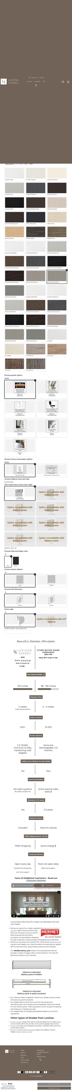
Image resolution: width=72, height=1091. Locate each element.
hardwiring (54, 942)
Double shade (15, 1026)
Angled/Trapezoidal (28, 1030)
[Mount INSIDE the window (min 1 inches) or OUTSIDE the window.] (5, 572)
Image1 (18, 1032)
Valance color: (9, 548)
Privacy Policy (41, 1057)
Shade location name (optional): (15, 628)
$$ (21, 164)
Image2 (23, 1032)
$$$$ (31, 164)
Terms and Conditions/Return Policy (43, 1052)
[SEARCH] (36, 85)
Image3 (29, 1032)
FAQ (22, 1057)
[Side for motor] (5, 612)
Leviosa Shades (38, 1076)
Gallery (23, 1053)
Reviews (23, 1055)
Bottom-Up (14, 1030)
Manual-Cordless (16, 1022)
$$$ (26, 164)
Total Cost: (4, 1084)
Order (23, 1050)
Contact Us (49, 885)
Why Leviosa (25, 1060)
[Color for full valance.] (15, 548)
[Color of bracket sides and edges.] (5, 554)
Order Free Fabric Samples (24, 885)
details (6, 378)
